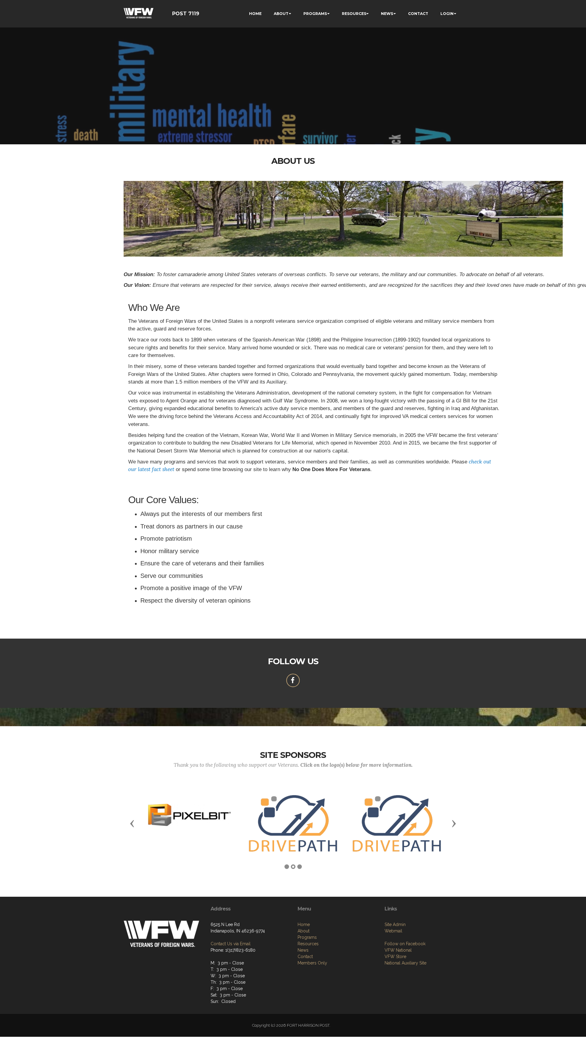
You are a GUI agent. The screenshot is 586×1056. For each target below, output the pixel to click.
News (303, 950)
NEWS (387, 13)
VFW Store (395, 956)
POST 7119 (185, 13)
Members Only (312, 962)
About (303, 930)
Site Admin (395, 924)
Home (304, 924)
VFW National (398, 950)
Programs (307, 937)
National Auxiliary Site (405, 962)
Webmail (393, 930)
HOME (255, 13)
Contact (305, 956)
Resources (308, 943)
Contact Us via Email (231, 943)
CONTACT (418, 13)
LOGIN (447, 13)
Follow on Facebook (405, 943)
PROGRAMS (315, 13)
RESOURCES (354, 13)
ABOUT (281, 13)
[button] (132, 823)
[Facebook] (293, 680)
